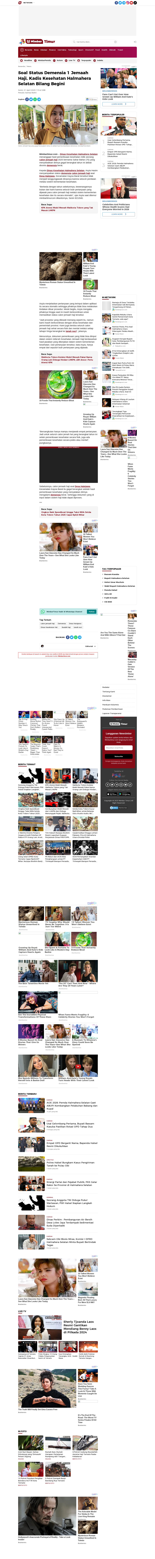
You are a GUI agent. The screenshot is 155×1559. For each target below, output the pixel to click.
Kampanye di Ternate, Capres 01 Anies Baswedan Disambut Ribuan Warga (27, 1357)
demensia (52, 165)
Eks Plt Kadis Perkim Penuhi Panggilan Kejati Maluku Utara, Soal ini (122, 389)
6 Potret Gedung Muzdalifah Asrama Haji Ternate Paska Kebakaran (85, 1454)
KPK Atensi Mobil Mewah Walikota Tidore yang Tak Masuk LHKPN (67, 209)
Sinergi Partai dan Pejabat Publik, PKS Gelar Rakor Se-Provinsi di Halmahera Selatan (72, 1183)
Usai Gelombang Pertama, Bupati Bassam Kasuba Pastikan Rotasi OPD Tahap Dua (70, 1125)
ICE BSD (108, 602)
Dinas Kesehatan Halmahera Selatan (79, 154)
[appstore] (112, 794)
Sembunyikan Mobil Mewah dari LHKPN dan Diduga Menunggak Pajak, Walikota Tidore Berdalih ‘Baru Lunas (57, 812)
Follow (91, 612)
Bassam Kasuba (111, 574)
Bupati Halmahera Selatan (116, 578)
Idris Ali (108, 594)
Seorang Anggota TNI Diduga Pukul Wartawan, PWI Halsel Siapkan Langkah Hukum (30, 788)
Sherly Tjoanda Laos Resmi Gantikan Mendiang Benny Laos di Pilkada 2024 (80, 1327)
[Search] (115, 42)
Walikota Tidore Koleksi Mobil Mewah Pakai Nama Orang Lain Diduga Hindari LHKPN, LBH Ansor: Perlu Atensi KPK (67, 360)
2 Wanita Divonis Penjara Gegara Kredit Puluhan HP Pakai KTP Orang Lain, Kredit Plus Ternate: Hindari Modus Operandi (30, 837)
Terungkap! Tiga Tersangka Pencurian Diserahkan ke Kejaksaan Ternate (123, 415)
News (29, 66)
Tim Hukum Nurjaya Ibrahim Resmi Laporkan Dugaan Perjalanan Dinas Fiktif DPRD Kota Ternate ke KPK (57, 836)
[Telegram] (39, 99)
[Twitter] (31, 99)
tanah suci (71, 331)
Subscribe (119, 756)
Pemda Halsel (110, 590)
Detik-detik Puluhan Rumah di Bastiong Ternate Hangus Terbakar (87, 1357)
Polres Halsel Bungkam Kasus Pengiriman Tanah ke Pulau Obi (70, 1164)
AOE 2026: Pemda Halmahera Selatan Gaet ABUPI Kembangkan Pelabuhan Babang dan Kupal (72, 1105)
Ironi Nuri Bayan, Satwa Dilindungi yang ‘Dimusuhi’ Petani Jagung (29, 1454)
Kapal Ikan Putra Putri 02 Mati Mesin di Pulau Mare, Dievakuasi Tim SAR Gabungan (123, 366)
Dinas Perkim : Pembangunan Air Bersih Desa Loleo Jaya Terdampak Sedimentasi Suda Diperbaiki (70, 1222)
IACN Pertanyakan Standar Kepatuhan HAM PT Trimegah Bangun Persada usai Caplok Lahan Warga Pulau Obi (84, 861)
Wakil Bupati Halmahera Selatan (119, 586)
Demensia (62, 623)
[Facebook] (27, 99)
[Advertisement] (77, 21)
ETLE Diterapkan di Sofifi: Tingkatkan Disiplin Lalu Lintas (123, 353)
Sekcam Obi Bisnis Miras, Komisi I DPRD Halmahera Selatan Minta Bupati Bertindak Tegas (71, 1242)
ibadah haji (66, 627)
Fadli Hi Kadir (110, 598)
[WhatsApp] (35, 99)
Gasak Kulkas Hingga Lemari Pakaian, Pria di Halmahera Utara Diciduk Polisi (85, 835)
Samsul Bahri (31, 93)
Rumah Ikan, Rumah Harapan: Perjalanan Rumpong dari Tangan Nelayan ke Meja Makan (55, 1455)
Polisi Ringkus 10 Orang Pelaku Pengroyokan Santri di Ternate (47, 1356)
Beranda (21, 66)
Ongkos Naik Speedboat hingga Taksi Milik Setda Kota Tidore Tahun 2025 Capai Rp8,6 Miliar (66, 513)
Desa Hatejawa (47, 176)
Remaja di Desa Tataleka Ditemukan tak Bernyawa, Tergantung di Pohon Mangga (123, 306)
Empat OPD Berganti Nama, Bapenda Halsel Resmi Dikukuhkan (72, 1145)
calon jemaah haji (48, 160)
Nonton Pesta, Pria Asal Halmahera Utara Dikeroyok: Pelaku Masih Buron (122, 330)
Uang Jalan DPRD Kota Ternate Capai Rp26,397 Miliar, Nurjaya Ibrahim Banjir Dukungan (30, 860)
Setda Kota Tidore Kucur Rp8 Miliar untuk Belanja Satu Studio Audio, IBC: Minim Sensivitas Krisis (83, 812)
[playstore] (125, 794)
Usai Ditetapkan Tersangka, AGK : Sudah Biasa (68, 1356)
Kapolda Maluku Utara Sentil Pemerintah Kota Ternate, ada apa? (122, 317)
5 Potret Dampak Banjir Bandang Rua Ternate (55, 1479)
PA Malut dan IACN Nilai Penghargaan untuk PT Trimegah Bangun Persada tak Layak (57, 860)
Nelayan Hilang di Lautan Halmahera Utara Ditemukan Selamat (123, 401)
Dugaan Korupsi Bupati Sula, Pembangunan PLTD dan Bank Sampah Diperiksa (123, 342)
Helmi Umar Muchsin (114, 582)
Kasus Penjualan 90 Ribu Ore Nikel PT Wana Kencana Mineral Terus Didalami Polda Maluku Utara (122, 379)
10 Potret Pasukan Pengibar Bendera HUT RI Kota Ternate (30, 1480)
